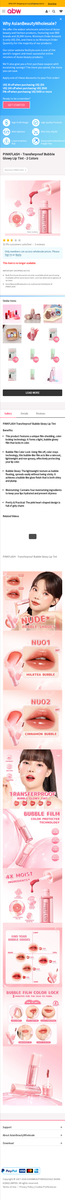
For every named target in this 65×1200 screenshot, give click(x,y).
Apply (18, 254)
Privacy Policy (26, 1186)
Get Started (16, 105)
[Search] (54, 11)
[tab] (32, 1127)
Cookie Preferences (45, 1186)
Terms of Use (9, 1186)
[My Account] (47, 11)
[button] (13, 1157)
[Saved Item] (61, 11)
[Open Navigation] (3, 11)
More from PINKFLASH (14, 170)
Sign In (8, 254)
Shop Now (52, 3)
